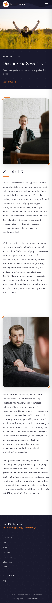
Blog (4, 580)
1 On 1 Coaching (9, 552)
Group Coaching (9, 557)
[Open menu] (46, 4)
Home (5, 542)
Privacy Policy (19, 598)
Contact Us (7, 566)
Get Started (8, 82)
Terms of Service (32, 598)
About (5, 547)
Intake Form (7, 562)
